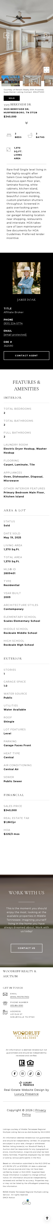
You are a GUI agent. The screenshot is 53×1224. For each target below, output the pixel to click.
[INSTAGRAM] (22, 1074)
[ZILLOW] (38, 1074)
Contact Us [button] (26, 948)
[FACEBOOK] (15, 1074)
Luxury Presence (26, 1094)
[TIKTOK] (30, 1074)
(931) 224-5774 (13, 323)
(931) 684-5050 (16, 1005)
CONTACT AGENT (26, 355)
